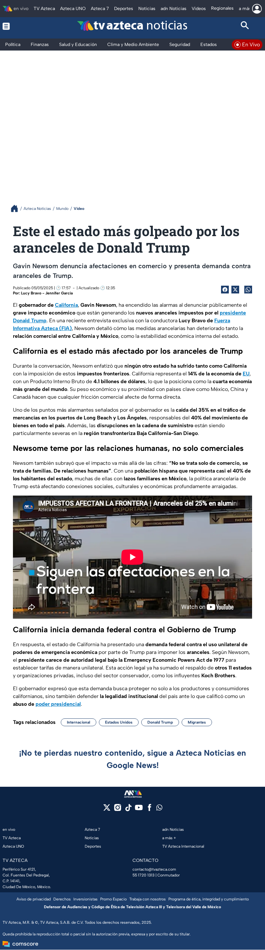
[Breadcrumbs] (17, 208)
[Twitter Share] (235, 289)
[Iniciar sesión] (257, 9)
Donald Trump (160, 722)
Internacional (78, 722)
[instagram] (117, 810)
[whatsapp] (159, 809)
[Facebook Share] (225, 289)
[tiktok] (128, 810)
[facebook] (149, 810)
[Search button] (245, 26)
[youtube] (139, 810)
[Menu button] (20, 26)
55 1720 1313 (143, 875)
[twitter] (107, 810)
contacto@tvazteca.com (154, 869)
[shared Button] (248, 289)
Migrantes (197, 722)
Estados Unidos (118, 722)
